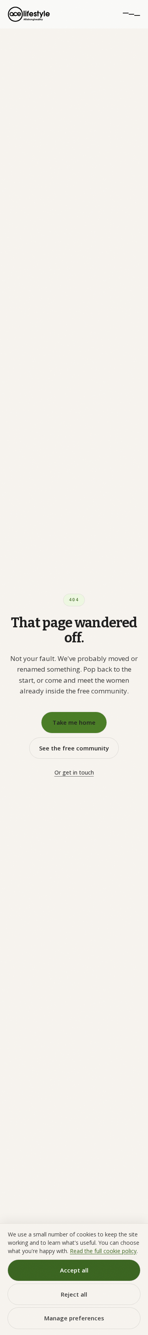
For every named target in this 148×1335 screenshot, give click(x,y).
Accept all (74, 1270)
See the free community (74, 748)
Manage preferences (74, 1318)
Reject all (74, 1294)
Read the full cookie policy (103, 1251)
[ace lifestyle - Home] (29, 14)
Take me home (74, 722)
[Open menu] (131, 14)
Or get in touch (74, 772)
